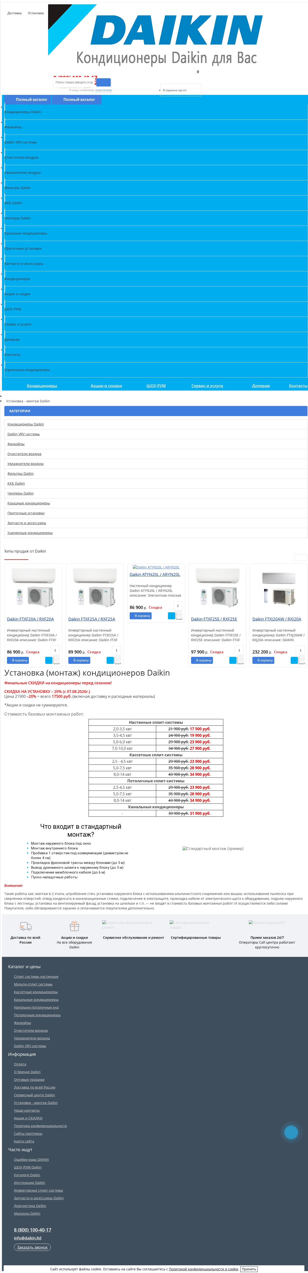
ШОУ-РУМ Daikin (28, 1167)
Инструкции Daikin (29, 1182)
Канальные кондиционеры (36, 999)
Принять (249, 1269)
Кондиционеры (42, 385)
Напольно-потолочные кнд (36, 1007)
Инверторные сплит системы (38, 1190)
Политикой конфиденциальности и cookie (203, 1269)
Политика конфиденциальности (40, 1125)
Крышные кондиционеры (28, 503)
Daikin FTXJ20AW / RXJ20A (276, 619)
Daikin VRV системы (23, 434)
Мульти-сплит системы (33, 984)
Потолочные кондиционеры (37, 1015)
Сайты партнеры (28, 1133)
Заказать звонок (32, 1247)
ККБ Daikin (16, 483)
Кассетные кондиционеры (36, 992)
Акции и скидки (106, 385)
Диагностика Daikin (30, 1205)
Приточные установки (26, 513)
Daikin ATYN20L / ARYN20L (155, 574)
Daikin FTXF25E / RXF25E (214, 619)
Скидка (32, 652)
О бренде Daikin (27, 1072)
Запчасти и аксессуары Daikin (39, 1198)
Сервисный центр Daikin (34, 1095)
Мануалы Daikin (27, 1213)
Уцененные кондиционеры (30, 532)
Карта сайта (24, 1141)
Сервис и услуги (208, 385)
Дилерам (261, 385)
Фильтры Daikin (20, 473)
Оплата (20, 1064)
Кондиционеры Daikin (25, 424)
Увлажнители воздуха (25, 463)
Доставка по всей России (34, 1087)
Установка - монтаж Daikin (36, 1102)
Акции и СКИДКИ (28, 1118)
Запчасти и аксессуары (26, 523)
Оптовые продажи (29, 1079)
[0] (163, 77)
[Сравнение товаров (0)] (156, 77)
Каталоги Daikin (27, 1175)
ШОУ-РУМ (156, 385)
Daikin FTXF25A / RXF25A (91, 619)
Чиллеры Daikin (20, 493)
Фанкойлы (16, 444)
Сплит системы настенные (36, 976)
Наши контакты (27, 1110)
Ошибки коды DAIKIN (31, 1159)
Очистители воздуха (24, 453)
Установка (35, 13)
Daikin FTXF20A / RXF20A (30, 619)
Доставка (14, 13)
